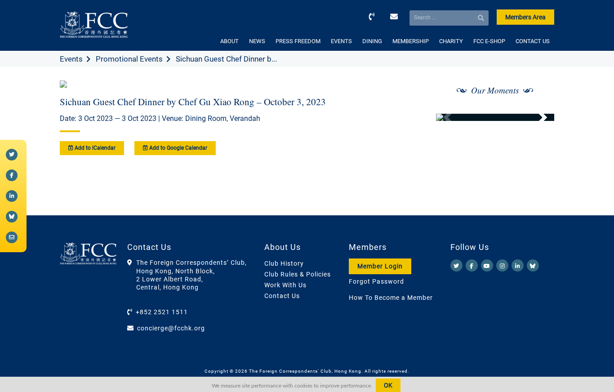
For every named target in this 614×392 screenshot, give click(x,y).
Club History (284, 263)
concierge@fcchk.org (171, 328)
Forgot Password (376, 281)
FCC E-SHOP (489, 41)
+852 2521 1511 (162, 312)
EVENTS (341, 41)
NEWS (257, 41)
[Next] (537, 117)
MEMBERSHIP (410, 41)
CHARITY (451, 41)
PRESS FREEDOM (298, 41)
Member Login (380, 266)
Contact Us (282, 295)
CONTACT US (533, 41)
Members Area (525, 17)
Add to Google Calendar (177, 148)
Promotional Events (129, 58)
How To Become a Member (391, 297)
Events (71, 58)
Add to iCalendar (94, 148)
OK (388, 385)
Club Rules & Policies (297, 274)
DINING (372, 41)
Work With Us (285, 285)
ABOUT (229, 41)
